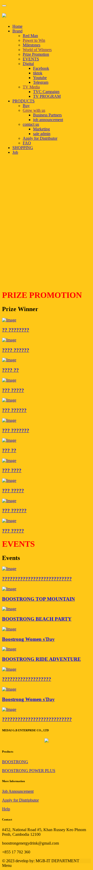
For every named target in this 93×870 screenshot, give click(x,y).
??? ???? (11, 470)
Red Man (30, 35)
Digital (28, 63)
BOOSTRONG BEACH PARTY (37, 619)
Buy (26, 105)
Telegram (40, 82)
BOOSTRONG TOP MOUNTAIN (38, 599)
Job (15, 152)
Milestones (31, 45)
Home (17, 26)
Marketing (41, 129)
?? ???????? (15, 330)
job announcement (48, 119)
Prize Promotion (36, 54)
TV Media (31, 87)
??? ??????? (15, 430)
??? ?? (9, 450)
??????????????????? (26, 679)
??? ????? (13, 390)
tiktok (37, 73)
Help (6, 809)
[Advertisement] (46, 238)
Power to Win (34, 40)
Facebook (41, 68)
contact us (31, 124)
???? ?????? (15, 350)
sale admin (41, 133)
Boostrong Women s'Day (28, 639)
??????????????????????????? (37, 578)
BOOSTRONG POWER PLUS (28, 770)
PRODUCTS (23, 101)
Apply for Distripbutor (20, 800)
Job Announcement (18, 791)
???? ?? (10, 370)
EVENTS (31, 59)
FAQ (27, 143)
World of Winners (37, 49)
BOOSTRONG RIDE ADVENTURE (41, 659)
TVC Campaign (46, 91)
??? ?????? (14, 410)
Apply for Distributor (40, 138)
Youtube (40, 77)
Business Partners (47, 115)
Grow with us (34, 110)
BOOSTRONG (15, 762)
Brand (17, 31)
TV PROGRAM (47, 96)
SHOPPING (22, 147)
